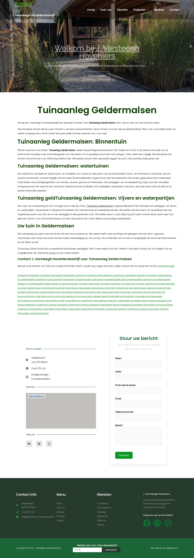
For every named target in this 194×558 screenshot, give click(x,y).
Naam (119, 358)
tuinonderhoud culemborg (79, 300)
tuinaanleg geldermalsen (159, 275)
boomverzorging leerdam (61, 296)
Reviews (159, 9)
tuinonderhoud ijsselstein (121, 296)
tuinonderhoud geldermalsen (133, 300)
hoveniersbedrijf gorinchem (89, 279)
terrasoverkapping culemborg (33, 304)
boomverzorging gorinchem (129, 292)
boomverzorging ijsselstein (69, 292)
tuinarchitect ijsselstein (93, 309)
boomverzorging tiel (154, 292)
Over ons (105, 9)
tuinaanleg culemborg (113, 275)
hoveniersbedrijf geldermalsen (43, 283)
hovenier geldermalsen (29, 288)
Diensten (122, 9)
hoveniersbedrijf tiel (114, 279)
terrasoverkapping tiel (160, 300)
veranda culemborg (128, 309)
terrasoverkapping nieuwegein (96, 304)
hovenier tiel (128, 283)
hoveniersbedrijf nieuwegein (60, 279)
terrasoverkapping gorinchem (65, 304)
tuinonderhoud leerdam (105, 300)
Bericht (119, 425)
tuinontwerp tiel (124, 288)
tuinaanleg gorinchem (75, 275)
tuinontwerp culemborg (145, 288)
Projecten (139, 9)
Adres (119, 371)
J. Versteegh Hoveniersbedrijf (33, 15)
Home (91, 9)
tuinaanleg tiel (94, 275)
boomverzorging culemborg (32, 296)
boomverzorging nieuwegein (99, 292)
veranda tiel (111, 309)
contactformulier (165, 266)
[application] (147, 9)
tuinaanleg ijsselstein (28, 275)
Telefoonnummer (125, 412)
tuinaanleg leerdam (135, 275)
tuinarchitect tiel (151, 304)
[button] (81, 89)
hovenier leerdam (166, 283)
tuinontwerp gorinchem (103, 288)
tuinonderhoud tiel (55, 300)
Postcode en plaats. (126, 385)
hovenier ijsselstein (69, 283)
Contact (175, 9)
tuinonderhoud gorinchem (31, 300)
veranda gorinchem (149, 309)
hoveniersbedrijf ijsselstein (31, 279)
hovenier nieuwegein (90, 283)
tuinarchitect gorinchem (42, 309)
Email (118, 398)
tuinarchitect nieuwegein (68, 309)
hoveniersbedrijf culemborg (139, 279)
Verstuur (124, 455)
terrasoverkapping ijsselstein (127, 304)
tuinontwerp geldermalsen (41, 292)
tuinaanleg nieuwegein (51, 275)
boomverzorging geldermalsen (91, 296)
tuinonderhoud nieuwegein (148, 296)
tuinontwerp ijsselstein (54, 288)
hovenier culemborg (146, 283)
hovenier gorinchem (111, 283)
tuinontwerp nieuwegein (78, 288)
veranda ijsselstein (39, 313)
